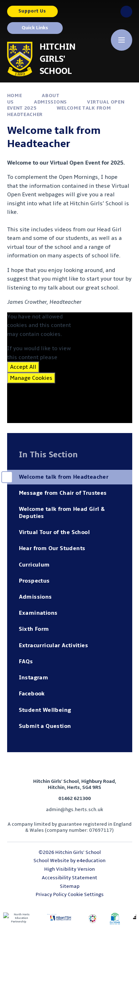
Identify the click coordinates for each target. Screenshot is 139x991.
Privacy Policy (51, 894)
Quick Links (35, 28)
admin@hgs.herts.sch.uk (74, 809)
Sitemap (69, 886)
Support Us (32, 11)
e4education (91, 860)
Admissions (50, 102)
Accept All (23, 367)
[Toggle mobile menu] (121, 40)
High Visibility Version (69, 869)
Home (14, 95)
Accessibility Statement (69, 878)
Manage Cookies (31, 378)
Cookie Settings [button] (86, 894)
